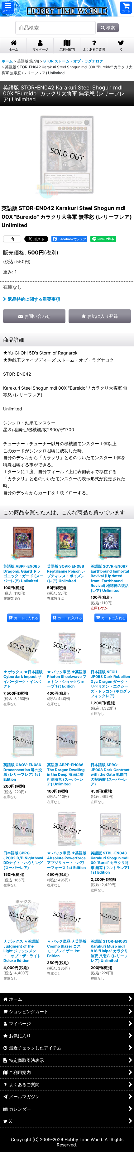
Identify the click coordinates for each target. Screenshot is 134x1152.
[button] (8, 8)
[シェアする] (12, 238)
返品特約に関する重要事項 (34, 299)
